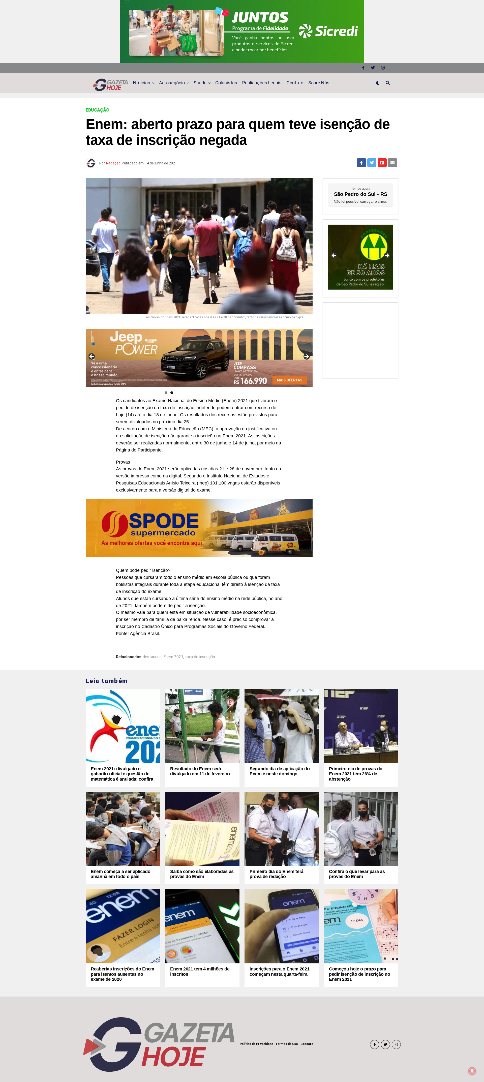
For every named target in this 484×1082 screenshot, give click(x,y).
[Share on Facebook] (361, 162)
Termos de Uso (287, 1044)
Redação (113, 163)
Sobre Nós (318, 82)
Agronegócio (172, 82)
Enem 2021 (173, 657)
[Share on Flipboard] (382, 162)
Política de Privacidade (256, 1044)
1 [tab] (166, 392)
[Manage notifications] (472, 1071)
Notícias (141, 82)
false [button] (334, 256)
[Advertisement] (360, 339)
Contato (295, 82)
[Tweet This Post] (371, 162)
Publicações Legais (262, 82)
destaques (152, 657)
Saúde (200, 82)
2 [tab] (171, 392)
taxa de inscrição (200, 657)
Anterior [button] (92, 357)
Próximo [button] (306, 357)
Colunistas (226, 82)
